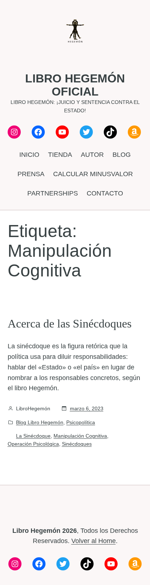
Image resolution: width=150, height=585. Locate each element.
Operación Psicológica (33, 444)
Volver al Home (93, 541)
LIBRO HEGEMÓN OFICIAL (75, 85)
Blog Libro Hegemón (39, 422)
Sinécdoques (77, 444)
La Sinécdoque (33, 436)
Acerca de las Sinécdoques (69, 323)
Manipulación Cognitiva (80, 436)
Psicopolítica (80, 422)
